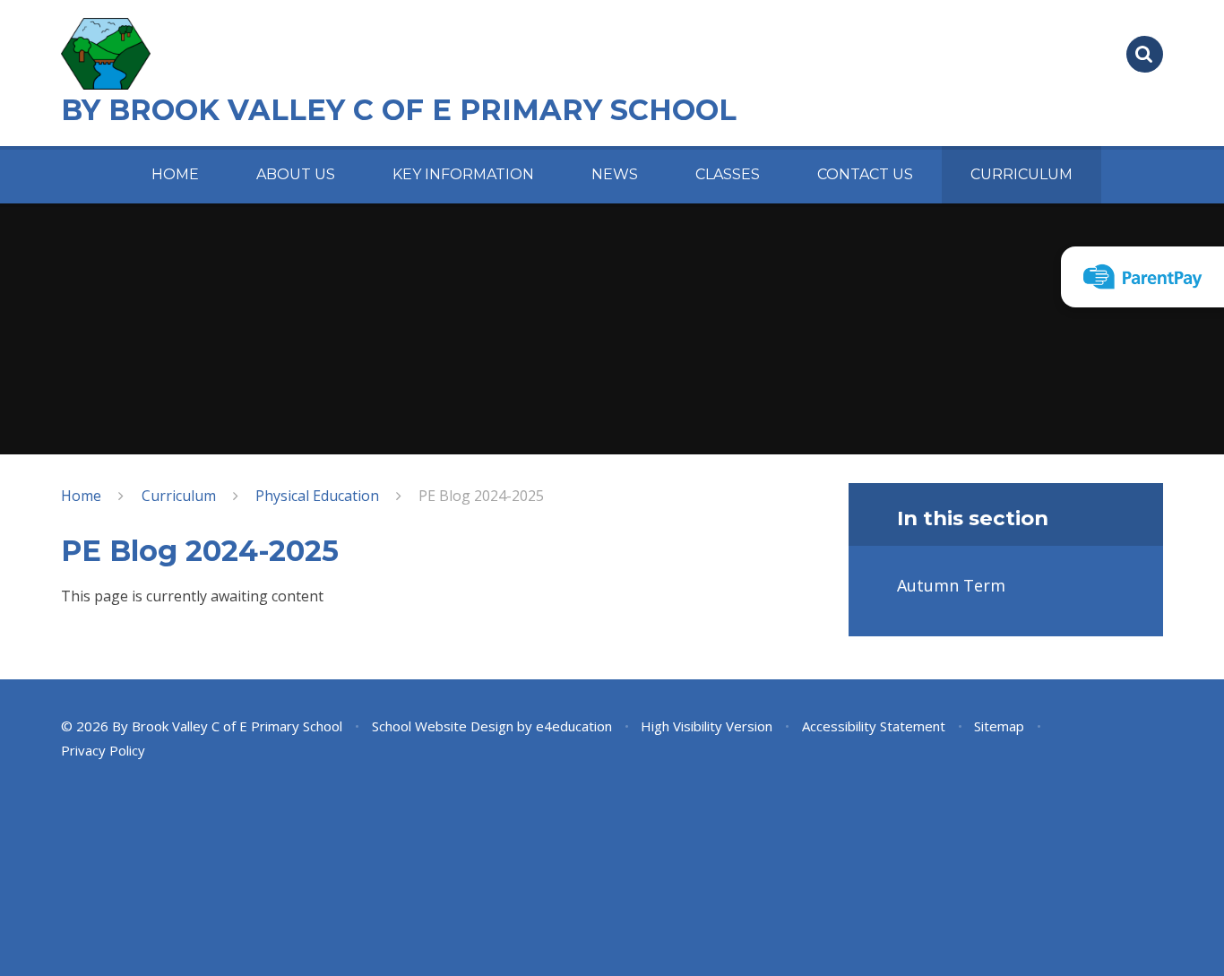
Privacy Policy (103, 750)
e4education (574, 726)
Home (81, 495)
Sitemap (999, 726)
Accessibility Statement (873, 726)
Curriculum (179, 495)
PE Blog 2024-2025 (481, 495)
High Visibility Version (706, 726)
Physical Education (317, 495)
